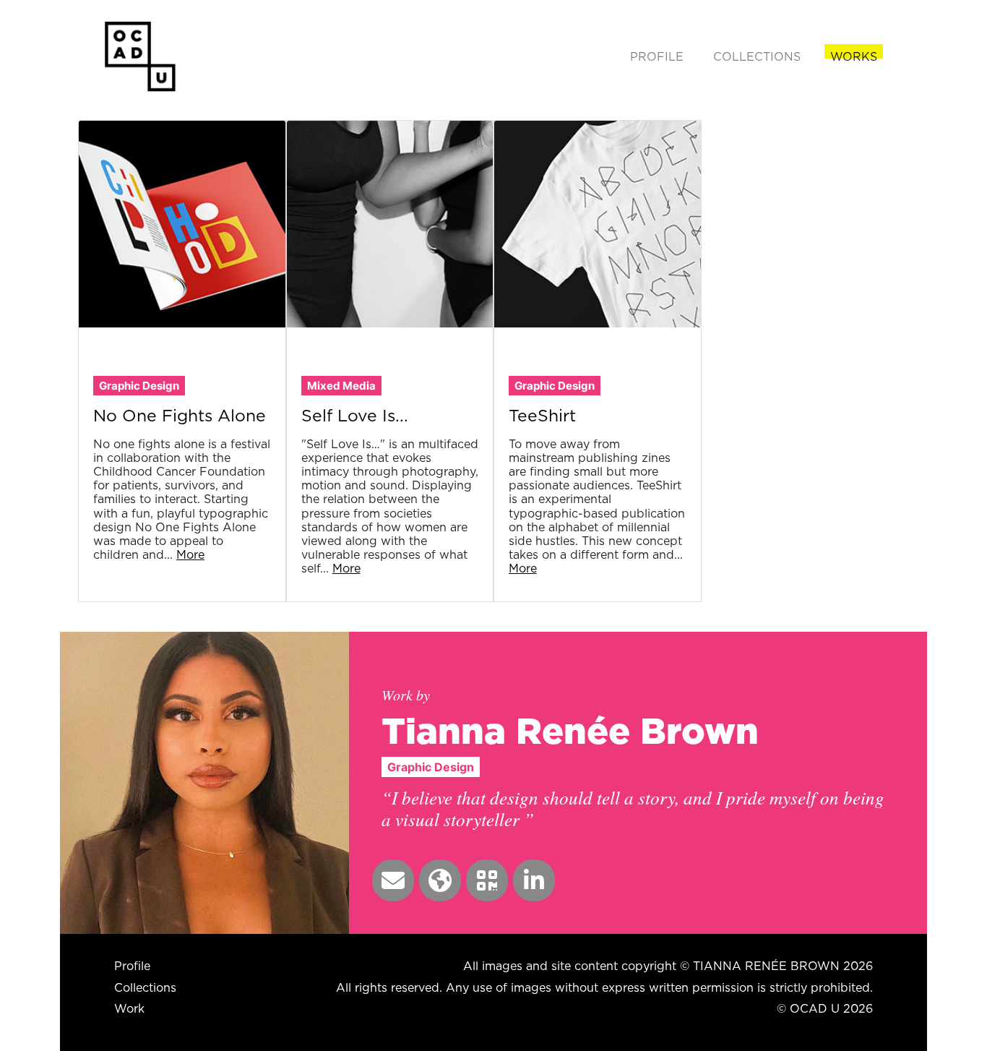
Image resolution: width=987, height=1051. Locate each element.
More (190, 554)
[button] (393, 880)
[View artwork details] (182, 222)
